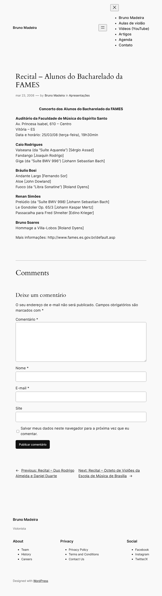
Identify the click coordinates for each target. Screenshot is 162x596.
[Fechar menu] (114, 7)
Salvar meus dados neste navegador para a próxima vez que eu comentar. (75, 431)
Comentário (27, 319)
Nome (22, 368)
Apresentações (79, 95)
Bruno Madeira (25, 27)
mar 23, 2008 (25, 95)
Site (19, 408)
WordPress (40, 581)
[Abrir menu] (103, 27)
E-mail (22, 388)
